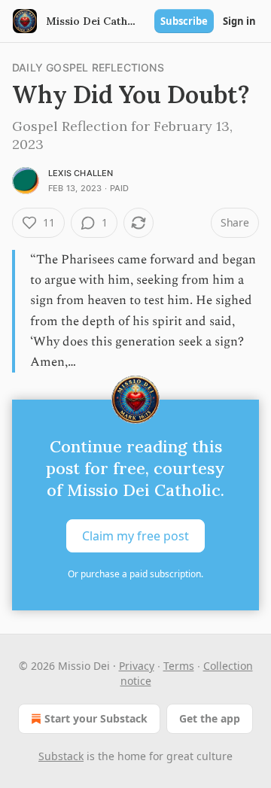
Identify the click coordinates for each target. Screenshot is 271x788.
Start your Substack (96, 718)
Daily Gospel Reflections (88, 67)
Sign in (239, 21)
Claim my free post (135, 536)
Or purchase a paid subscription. (135, 573)
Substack (61, 756)
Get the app (209, 718)
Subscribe (184, 21)
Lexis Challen (81, 173)
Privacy (136, 666)
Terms (178, 666)
